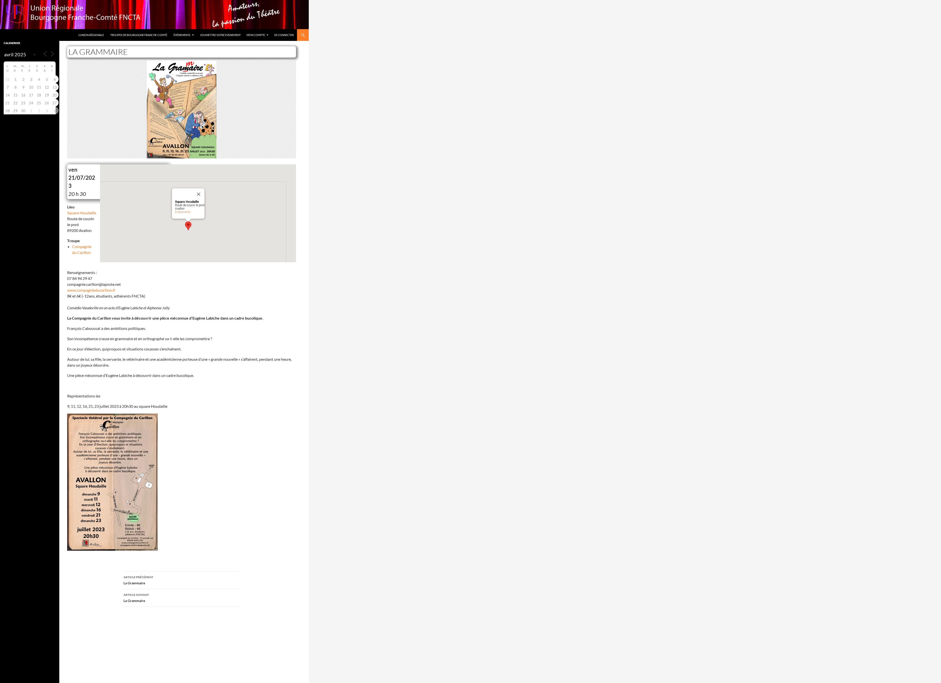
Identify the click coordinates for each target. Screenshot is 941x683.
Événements (181, 34)
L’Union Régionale (91, 34)
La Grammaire (138, 580)
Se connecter (284, 34)
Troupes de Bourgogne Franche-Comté (138, 34)
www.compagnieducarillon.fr (91, 290)
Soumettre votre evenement (220, 34)
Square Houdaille (81, 212)
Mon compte (256, 34)
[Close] (199, 194)
